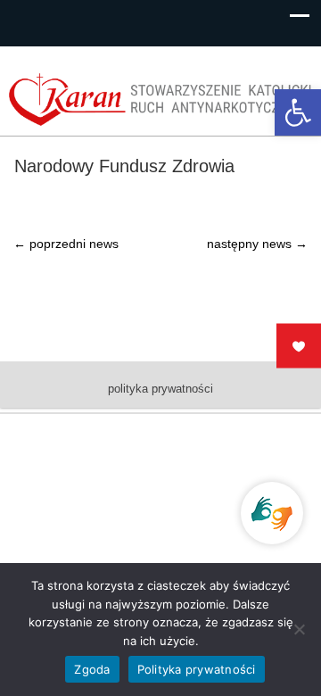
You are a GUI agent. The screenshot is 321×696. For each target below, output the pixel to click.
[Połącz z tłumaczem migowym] (272, 513)
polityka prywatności (160, 388)
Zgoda (92, 669)
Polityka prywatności (196, 669)
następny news (257, 243)
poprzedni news (66, 243)
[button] (298, 112)
